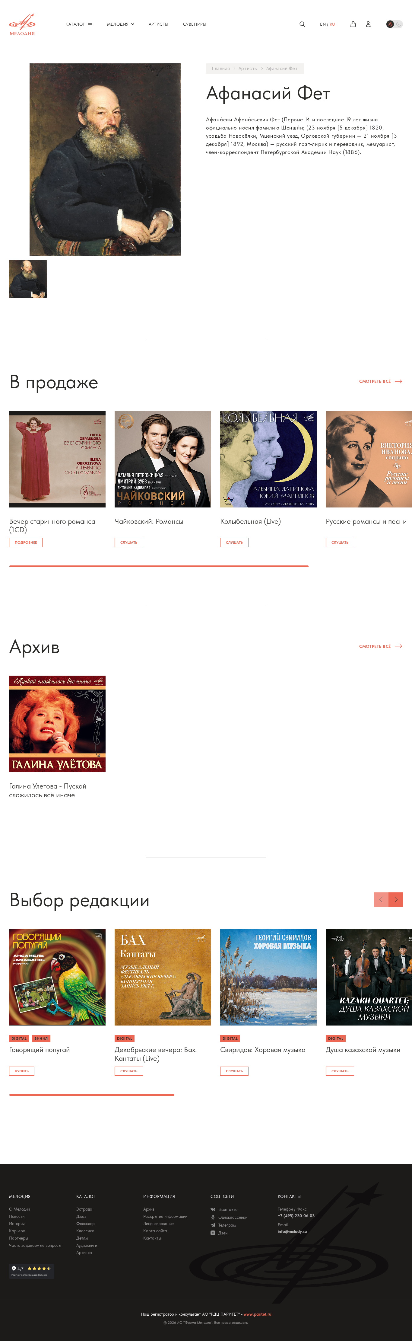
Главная (221, 68)
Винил (41, 1038)
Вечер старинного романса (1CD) (52, 525)
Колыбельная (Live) (250, 521)
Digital (19, 1038)
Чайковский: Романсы (149, 521)
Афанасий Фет (282, 68)
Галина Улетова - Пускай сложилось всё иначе (48, 790)
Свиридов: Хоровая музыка (263, 1049)
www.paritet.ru (257, 1314)
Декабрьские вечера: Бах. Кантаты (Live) (156, 1054)
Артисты (248, 68)
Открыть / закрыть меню (90, 24)
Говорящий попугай (39, 1049)
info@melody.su (292, 1231)
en (323, 24)
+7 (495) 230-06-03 (296, 1216)
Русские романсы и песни (366, 521)
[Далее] (395, 899)
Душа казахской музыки (363, 1049)
